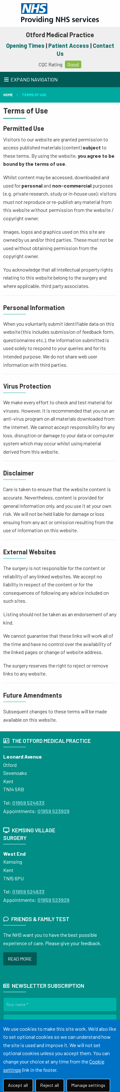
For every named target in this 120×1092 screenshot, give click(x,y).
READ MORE (20, 959)
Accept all (18, 1085)
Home (8, 95)
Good (73, 64)
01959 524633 (28, 803)
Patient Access (68, 45)
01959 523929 (53, 811)
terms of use (34, 95)
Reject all (49, 1085)
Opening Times (25, 45)
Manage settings (88, 1085)
